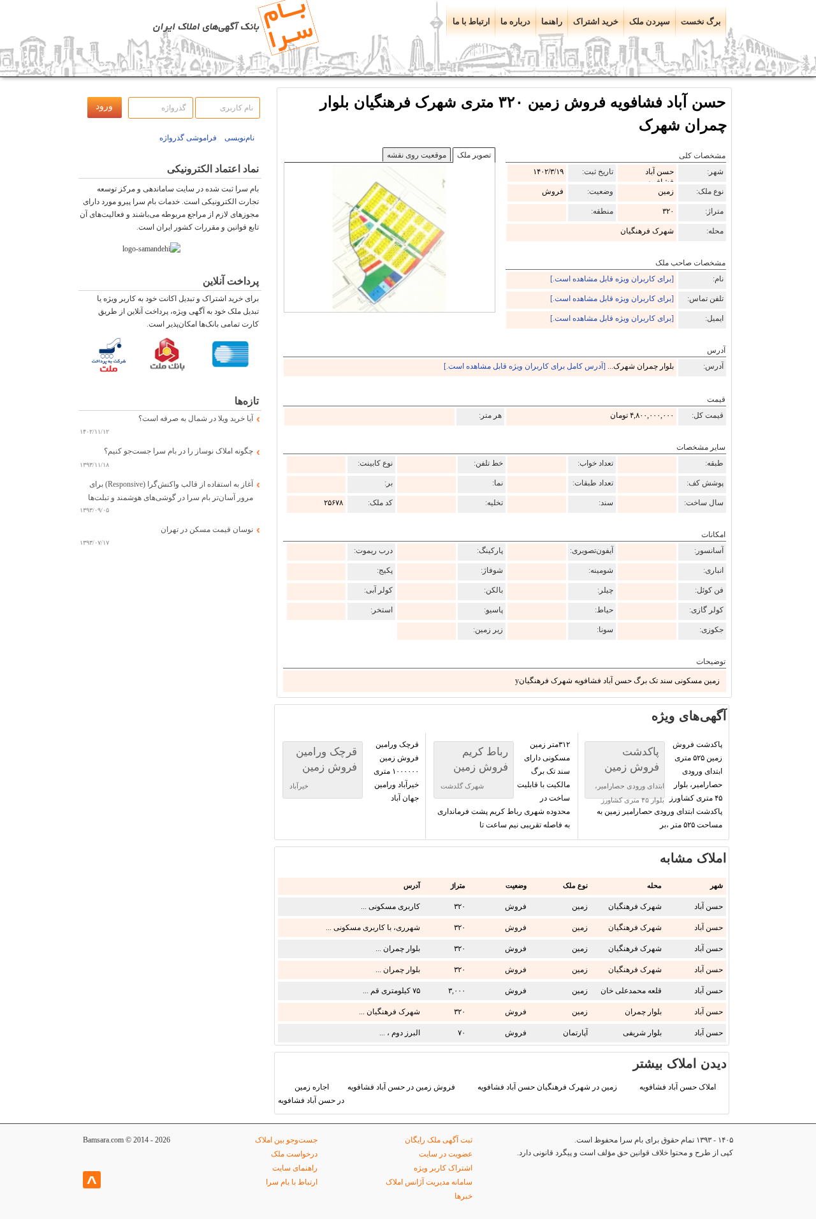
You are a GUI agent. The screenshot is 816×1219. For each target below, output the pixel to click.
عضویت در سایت (445, 1153)
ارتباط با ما (471, 21)
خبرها (463, 1196)
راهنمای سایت (294, 1168)
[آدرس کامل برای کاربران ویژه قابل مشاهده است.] (525, 366)
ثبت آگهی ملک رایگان (438, 1139)
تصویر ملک (474, 155)
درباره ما (515, 21)
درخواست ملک (294, 1153)
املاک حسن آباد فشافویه (677, 1086)
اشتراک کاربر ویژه (443, 1168)
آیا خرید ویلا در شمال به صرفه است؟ (195, 418)
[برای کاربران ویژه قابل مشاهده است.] (612, 278)
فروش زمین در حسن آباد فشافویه (401, 1086)
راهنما (551, 21)
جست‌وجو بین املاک (286, 1139)
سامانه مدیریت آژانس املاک (429, 1182)
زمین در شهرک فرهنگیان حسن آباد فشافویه (547, 1086)
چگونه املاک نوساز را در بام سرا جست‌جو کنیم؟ (178, 451)
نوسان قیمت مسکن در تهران (207, 529)
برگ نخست (701, 21)
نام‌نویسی (239, 137)
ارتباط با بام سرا (291, 1182)
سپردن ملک (649, 21)
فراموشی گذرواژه (188, 137)
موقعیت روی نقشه (416, 155)
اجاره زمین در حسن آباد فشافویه (311, 1093)
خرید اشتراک (595, 21)
